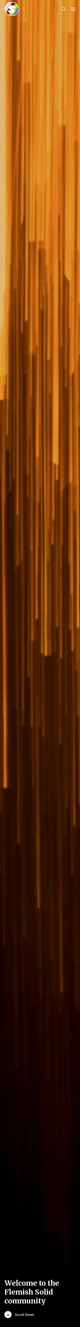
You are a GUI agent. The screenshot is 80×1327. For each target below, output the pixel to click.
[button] (63, 9)
